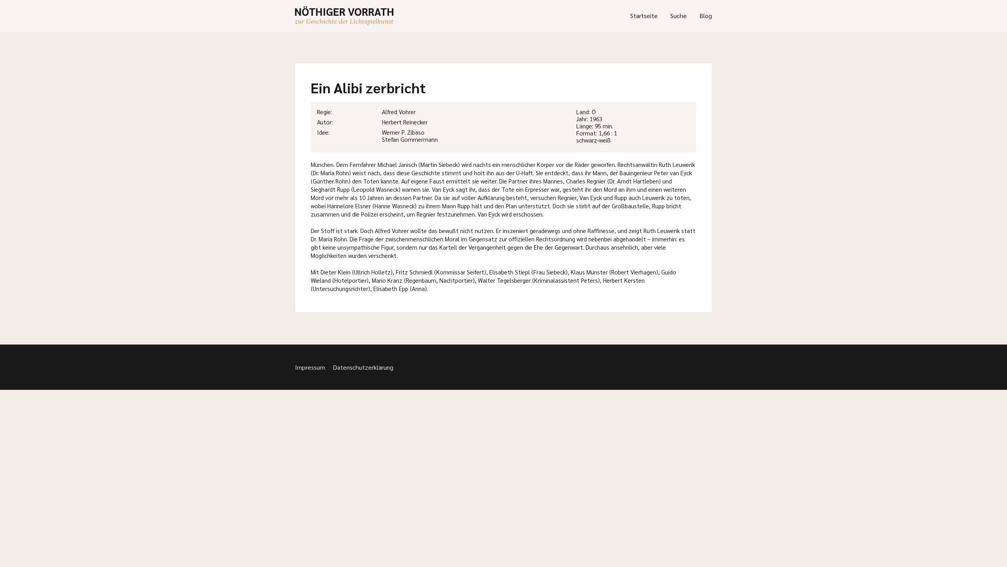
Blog (705, 15)
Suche (678, 15)
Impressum (310, 367)
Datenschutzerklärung (363, 367)
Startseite (644, 15)
